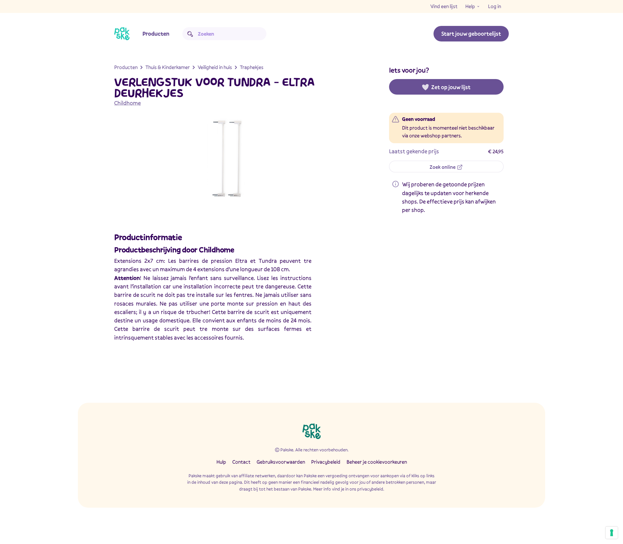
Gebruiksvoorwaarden (281, 461)
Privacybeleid (325, 461)
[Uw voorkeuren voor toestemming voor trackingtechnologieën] (611, 533)
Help (470, 6)
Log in (494, 6)
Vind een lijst (444, 6)
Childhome (127, 103)
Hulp (221, 461)
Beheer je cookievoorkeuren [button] (377, 461)
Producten (155, 33)
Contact (241, 461)
